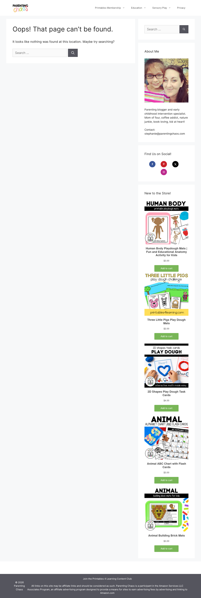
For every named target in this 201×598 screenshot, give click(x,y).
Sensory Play (159, 7)
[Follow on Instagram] (166, 172)
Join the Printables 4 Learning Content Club (107, 578)
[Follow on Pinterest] (166, 164)
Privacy (181, 7)
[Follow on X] (177, 164)
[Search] (73, 53)
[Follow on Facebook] (154, 164)
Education (136, 7)
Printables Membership (108, 7)
